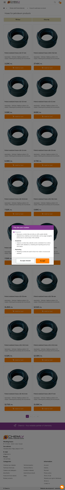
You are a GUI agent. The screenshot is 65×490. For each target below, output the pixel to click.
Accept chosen (25, 260)
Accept (42, 261)
